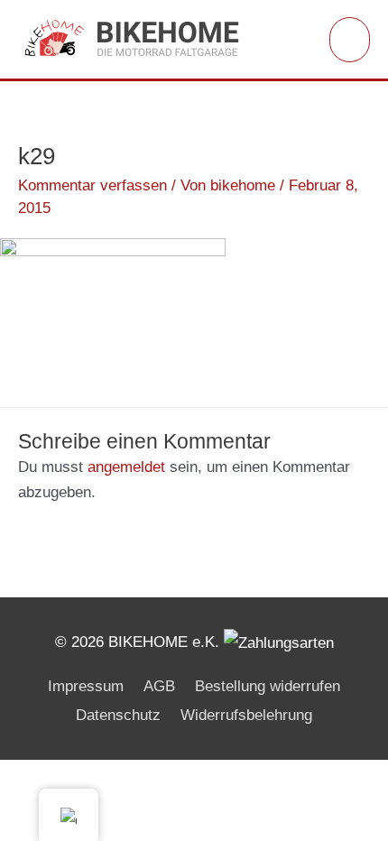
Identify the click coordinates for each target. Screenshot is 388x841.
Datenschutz (118, 715)
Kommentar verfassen (92, 185)
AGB (159, 686)
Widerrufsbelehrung (246, 715)
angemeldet (126, 467)
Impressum (86, 686)
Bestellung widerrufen (267, 686)
